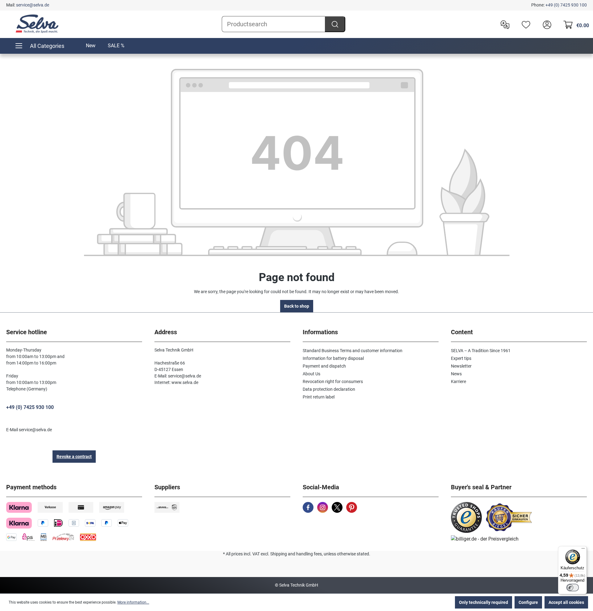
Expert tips (461, 358)
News (456, 373)
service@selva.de (32, 4)
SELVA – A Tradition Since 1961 (481, 350)
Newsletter (461, 366)
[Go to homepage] (37, 24)
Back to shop (296, 306)
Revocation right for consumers (333, 381)
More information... (133, 602)
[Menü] (583, 550)
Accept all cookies (566, 602)
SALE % (116, 45)
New (90, 45)
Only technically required (483, 602)
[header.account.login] (545, 24)
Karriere (458, 381)
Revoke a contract (74, 456)
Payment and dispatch (324, 366)
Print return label (318, 396)
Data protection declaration (329, 389)
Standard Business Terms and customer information (352, 350)
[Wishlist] (524, 24)
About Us (311, 373)
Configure (528, 602)
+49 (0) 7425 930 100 (566, 4)
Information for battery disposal (333, 358)
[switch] (572, 587)
